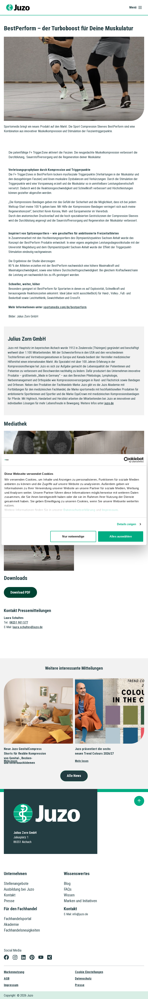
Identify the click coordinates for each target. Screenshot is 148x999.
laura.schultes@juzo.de (28, 627)
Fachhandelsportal (17, 918)
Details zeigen (126, 524)
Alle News (74, 776)
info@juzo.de (80, 914)
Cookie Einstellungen (89, 972)
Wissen (69, 895)
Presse (9, 901)
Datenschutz (83, 978)
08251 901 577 (18, 622)
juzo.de (109, 403)
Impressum (110, 510)
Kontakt (9, 895)
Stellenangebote (16, 883)
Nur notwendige (73, 536)
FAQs (67, 889)
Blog (67, 883)
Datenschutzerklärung (79, 510)
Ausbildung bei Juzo (19, 889)
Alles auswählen (120, 536)
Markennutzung (14, 972)
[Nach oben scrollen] (139, 801)
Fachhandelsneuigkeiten (22, 930)
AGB (6, 978)
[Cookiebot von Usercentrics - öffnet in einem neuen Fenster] (127, 460)
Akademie (11, 924)
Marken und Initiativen (80, 901)
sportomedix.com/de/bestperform (65, 307)
